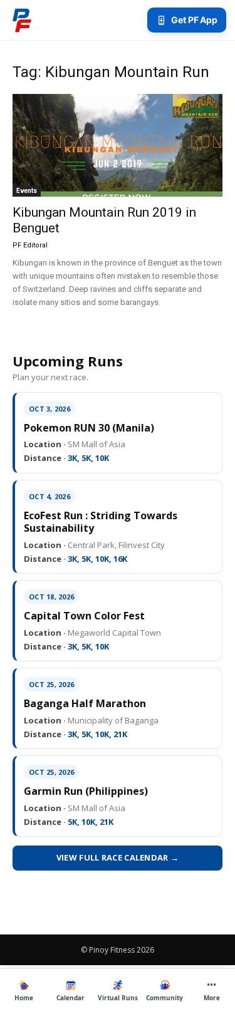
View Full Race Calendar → (117, 857)
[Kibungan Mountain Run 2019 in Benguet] (117, 145)
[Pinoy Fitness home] (22, 20)
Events (26, 190)
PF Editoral (30, 245)
